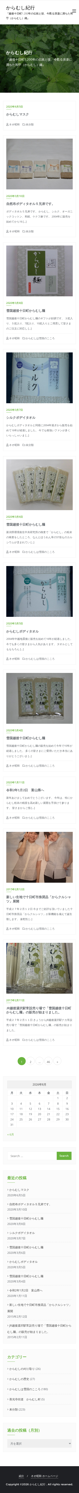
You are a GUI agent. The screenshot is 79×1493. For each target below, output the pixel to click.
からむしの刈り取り (22, 1369)
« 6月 (10, 1134)
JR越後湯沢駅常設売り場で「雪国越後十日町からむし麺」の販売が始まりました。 (38, 1010)
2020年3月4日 (14, 730)
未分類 (29, 124)
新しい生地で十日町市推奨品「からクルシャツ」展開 (39, 1308)
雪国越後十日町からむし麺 (25, 310)
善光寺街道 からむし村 (25, 1399)
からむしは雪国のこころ (40, 338)
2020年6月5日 (14, 106)
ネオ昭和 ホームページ (44, 1476)
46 (48, 1062)
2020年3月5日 (14, 623)
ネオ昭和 (14, 124)
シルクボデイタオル (20, 417)
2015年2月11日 (15, 1000)
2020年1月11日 (15, 782)
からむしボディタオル (22, 631)
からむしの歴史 (19, 1379)
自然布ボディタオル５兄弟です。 (30, 203)
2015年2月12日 (15, 889)
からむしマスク (17, 114)
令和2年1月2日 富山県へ (25, 790)
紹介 (21, 1476)
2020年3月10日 (15, 196)
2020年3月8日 (14, 303)
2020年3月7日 (14, 410)
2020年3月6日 (14, 516)
